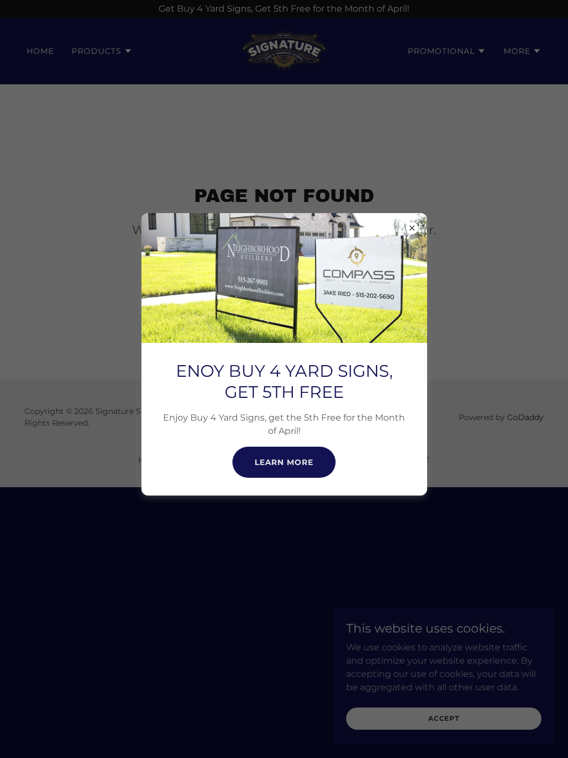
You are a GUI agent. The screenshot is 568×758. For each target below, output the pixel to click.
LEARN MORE (284, 462)
